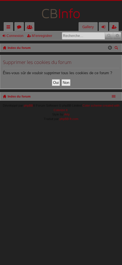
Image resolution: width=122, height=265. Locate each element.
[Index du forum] (61, 11)
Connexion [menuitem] (104, 27)
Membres (31, 27)
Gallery (88, 26)
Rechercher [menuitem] (117, 48)
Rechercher (109, 35)
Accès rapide (9, 27)
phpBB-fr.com (69, 119)
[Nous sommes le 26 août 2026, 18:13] (110, 47)
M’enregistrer (42, 36)
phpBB (28, 105)
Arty (67, 114)
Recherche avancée (117, 35)
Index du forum (19, 96)
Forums (20, 27)
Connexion (15, 36)
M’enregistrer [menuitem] (115, 27)
